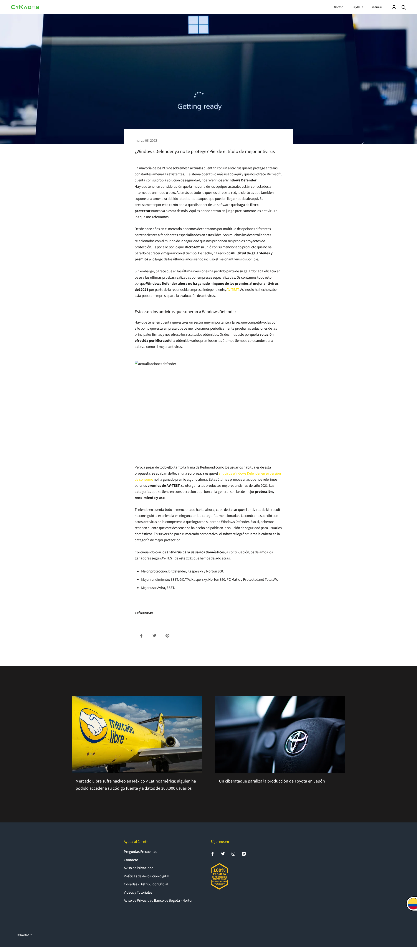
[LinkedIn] (244, 853)
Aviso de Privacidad (138, 868)
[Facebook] (212, 853)
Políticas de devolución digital (146, 876)
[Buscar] (404, 7)
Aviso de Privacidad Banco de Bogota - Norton (158, 900)
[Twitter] (223, 853)
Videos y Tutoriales (138, 892)
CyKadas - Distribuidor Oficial (146, 884)
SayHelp (357, 7)
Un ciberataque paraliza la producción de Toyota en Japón (272, 781)
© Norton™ (25, 935)
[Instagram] (233, 853)
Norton (338, 7)
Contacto (131, 860)
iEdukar (377, 7)
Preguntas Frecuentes (140, 851)
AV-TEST (233, 289)
